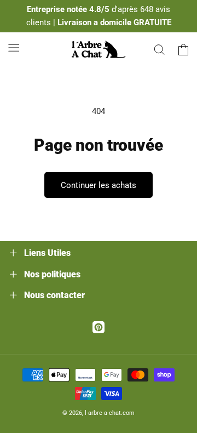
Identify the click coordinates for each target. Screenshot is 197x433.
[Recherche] (159, 49)
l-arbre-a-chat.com (110, 413)
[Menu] (14, 48)
